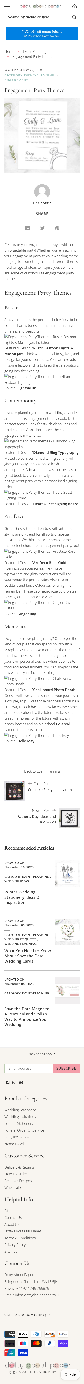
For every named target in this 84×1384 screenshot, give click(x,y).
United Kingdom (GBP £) (25, 1315)
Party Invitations (16, 1136)
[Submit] (74, 17)
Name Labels (14, 1143)
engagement (16, 80)
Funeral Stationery (18, 1123)
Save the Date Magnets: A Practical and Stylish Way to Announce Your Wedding (26, 1016)
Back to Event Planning (42, 771)
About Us (11, 1224)
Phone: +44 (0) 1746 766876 (26, 1288)
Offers (9, 1210)
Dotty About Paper (19, 1274)
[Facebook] (7, 1082)
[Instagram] (14, 1082)
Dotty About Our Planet (22, 1231)
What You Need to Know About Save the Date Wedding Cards (27, 956)
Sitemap (11, 1251)
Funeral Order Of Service (24, 1130)
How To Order (15, 1173)
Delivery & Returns (19, 1167)
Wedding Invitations (20, 1116)
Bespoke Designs (18, 1180)
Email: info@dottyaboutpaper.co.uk (32, 1295)
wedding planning (20, 944)
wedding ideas (16, 881)
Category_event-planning (29, 75)
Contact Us (13, 1217)
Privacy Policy (15, 1244)
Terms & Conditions (20, 1238)
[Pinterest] (21, 1082)
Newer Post (36, 816)
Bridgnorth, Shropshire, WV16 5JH (31, 1281)
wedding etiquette (20, 939)
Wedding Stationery (20, 1110)
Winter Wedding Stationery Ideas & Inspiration (21, 897)
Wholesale (12, 1187)
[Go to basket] (74, 6)
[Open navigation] (7, 6)
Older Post (50, 786)
